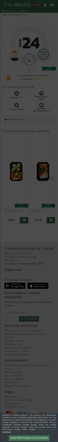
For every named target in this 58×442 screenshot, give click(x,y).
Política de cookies (46, 429)
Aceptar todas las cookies (29, 438)
